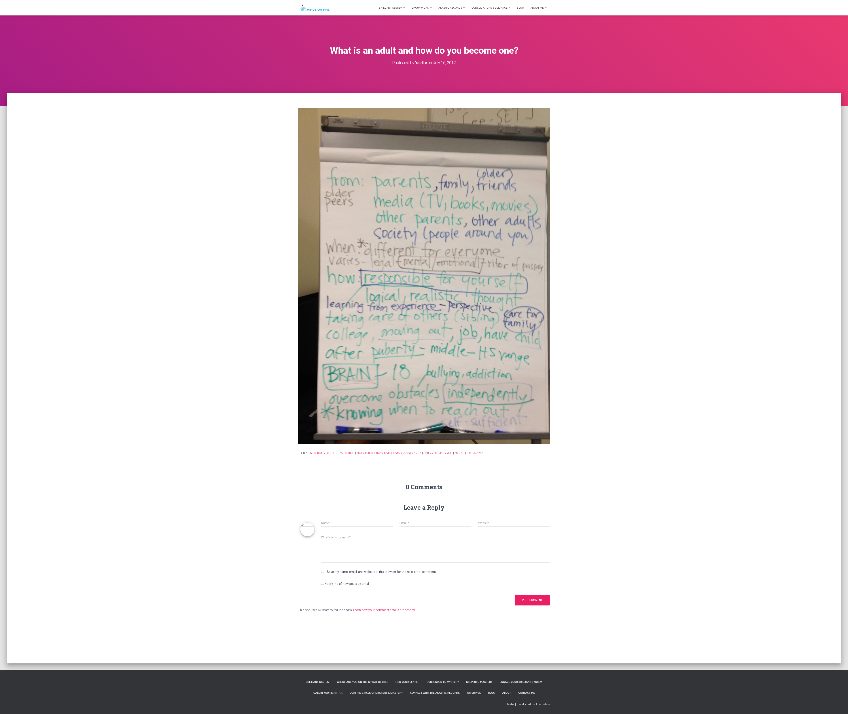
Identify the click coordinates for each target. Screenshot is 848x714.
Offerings (474, 692)
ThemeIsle (543, 704)
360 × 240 (430, 453)
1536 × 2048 (401, 453)
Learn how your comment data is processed (384, 610)
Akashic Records (450, 7)
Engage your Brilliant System (521, 682)
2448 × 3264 (474, 453)
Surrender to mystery (443, 682)
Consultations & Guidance (489, 7)
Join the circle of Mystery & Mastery (376, 692)
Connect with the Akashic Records (435, 692)
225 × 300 (330, 453)
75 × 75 (417, 453)
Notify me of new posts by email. (347, 583)
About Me (537, 7)
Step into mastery (479, 682)
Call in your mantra (328, 692)
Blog (520, 7)
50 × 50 (459, 453)
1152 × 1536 (382, 453)
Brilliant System (391, 7)
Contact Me (526, 692)
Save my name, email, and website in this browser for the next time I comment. (382, 572)
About (506, 692)
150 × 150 (315, 453)
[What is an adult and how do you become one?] (424, 276)
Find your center (407, 682)
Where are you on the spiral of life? (362, 682)
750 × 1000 (346, 453)
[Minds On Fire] (314, 7)
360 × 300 (445, 453)
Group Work (421, 7)
